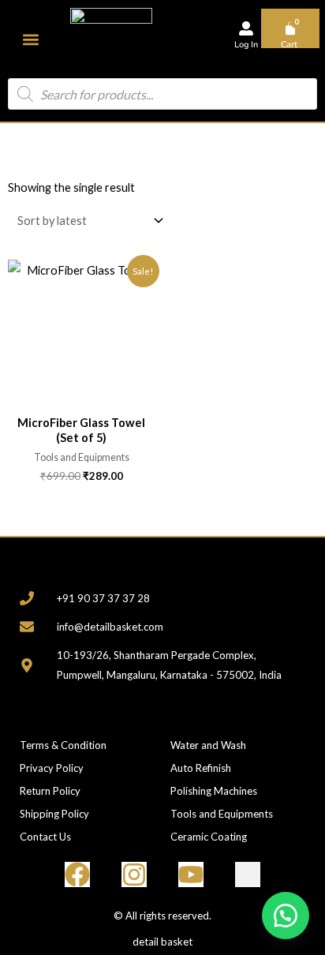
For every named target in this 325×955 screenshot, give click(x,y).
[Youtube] (191, 874)
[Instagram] (134, 874)
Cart (289, 45)
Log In (246, 45)
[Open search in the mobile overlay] (162, 94)
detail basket (162, 941)
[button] (31, 39)
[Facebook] (77, 874)
